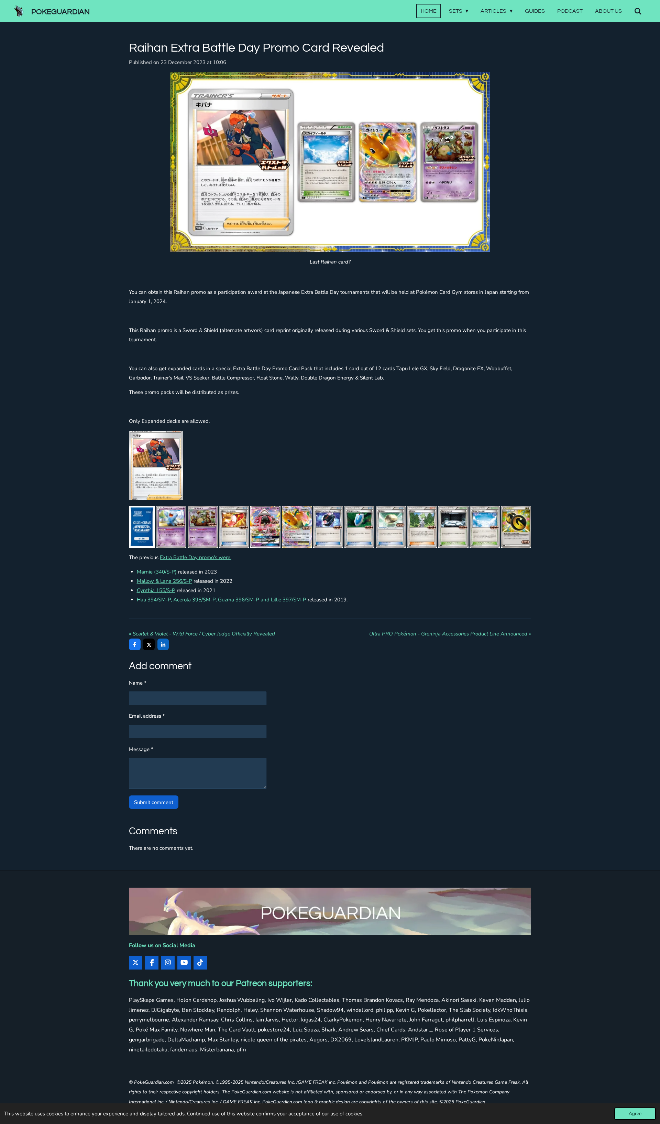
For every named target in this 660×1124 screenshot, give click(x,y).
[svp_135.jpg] (234, 527)
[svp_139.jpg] (422, 527)
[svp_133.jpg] (265, 527)
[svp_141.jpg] (484, 527)
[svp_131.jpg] (171, 527)
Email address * (147, 716)
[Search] (638, 11)
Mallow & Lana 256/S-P (164, 581)
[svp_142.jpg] (516, 527)
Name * (137, 682)
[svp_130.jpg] (156, 465)
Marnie (157, 571)
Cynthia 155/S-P (156, 590)
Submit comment (153, 802)
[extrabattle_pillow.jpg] (142, 527)
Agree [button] (635, 1113)
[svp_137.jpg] (359, 527)
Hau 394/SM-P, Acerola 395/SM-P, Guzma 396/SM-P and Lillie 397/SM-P (221, 599)
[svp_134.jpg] (297, 527)
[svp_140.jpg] (453, 527)
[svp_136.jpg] (328, 527)
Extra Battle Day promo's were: (195, 557)
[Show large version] (330, 162)
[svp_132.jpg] (203, 527)
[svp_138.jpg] (391, 527)
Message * (141, 749)
